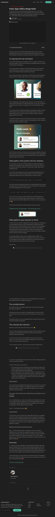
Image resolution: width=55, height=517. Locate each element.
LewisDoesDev (23, 515)
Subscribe (48, 2)
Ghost (33, 515)
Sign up (38, 504)
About (38, 2)
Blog (41, 2)
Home (34, 2)
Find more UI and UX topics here (16, 462)
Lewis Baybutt (14, 18)
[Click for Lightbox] (27, 89)
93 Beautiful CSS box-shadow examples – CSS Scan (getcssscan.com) (24, 208)
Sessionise (39, 505)
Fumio (36, 515)
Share (43, 47)
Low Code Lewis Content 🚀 (17, 6)
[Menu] (53, 2)
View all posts (13, 478)
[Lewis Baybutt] (10, 18)
